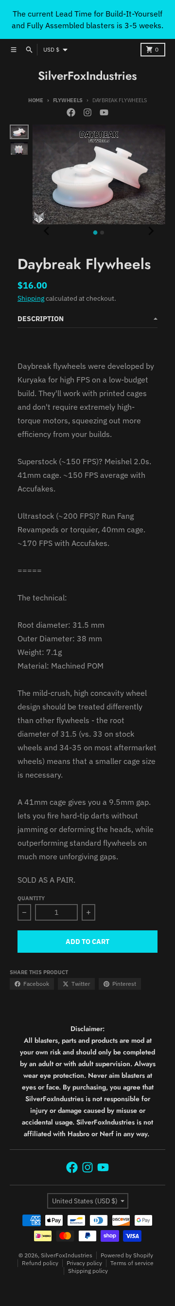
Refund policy (40, 1263)
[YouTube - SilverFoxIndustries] (104, 112)
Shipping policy (88, 1270)
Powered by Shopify (127, 1255)
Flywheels (68, 100)
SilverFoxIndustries (87, 76)
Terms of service (132, 1263)
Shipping (31, 298)
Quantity (31, 898)
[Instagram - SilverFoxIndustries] (87, 112)
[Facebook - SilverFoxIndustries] (71, 112)
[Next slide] (151, 231)
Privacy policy (84, 1263)
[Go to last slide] (47, 231)
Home (35, 100)
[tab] (95, 233)
